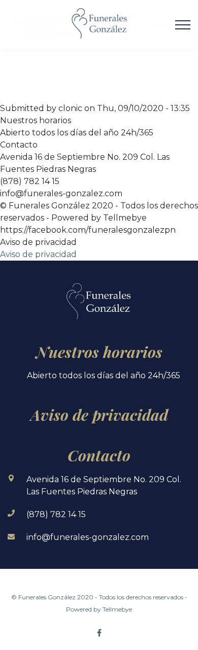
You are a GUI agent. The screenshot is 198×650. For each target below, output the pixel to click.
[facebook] (99, 633)
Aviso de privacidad (38, 254)
